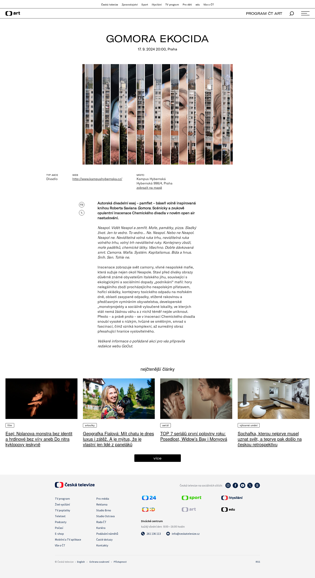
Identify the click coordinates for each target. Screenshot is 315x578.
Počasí (59, 528)
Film (9, 425)
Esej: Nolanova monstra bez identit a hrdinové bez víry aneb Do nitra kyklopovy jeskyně (38, 438)
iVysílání (157, 4)
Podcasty (60, 522)
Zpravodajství (130, 4)
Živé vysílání (62, 504)
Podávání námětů (107, 533)
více (157, 458)
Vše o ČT (208, 4)
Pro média (102, 498)
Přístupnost (120, 561)
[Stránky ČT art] (189, 510)
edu (198, 4)
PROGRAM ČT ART (264, 13)
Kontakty (102, 545)
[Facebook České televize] (235, 487)
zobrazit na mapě (149, 188)
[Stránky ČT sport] (191, 499)
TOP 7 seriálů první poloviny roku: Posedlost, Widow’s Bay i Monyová (193, 436)
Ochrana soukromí (99, 561)
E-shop (59, 533)
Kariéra (100, 528)
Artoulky (90, 425)
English (81, 561)
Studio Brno (103, 510)
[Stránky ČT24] (149, 499)
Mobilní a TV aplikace (68, 539)
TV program (172, 4)
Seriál (165, 425)
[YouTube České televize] (243, 487)
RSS (258, 561)
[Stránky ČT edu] (240, 509)
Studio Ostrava (105, 516)
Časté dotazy (104, 539)
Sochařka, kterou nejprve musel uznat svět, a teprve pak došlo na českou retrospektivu (270, 438)
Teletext (60, 516)
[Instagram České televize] (228, 487)
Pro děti (187, 4)
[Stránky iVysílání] (240, 498)
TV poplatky (62, 510)
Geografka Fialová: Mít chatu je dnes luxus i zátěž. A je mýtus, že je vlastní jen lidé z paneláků (118, 438)
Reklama (101, 504)
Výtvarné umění (249, 425)
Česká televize (109, 4)
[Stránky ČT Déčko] (148, 510)
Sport (144, 4)
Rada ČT (101, 522)
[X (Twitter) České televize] (250, 487)
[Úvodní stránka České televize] (75, 487)
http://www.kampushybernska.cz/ (97, 179)
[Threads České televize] (257, 487)
